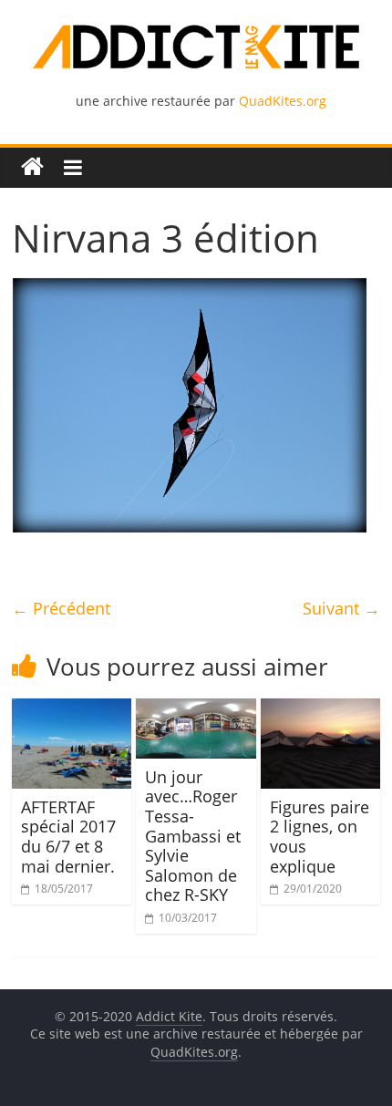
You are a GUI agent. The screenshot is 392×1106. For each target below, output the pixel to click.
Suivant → (341, 608)
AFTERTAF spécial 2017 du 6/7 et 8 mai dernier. (68, 836)
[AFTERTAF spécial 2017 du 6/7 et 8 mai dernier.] (71, 709)
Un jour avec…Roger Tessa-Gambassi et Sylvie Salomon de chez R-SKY (193, 836)
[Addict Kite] (32, 167)
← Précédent (61, 608)
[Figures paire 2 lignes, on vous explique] (320, 709)
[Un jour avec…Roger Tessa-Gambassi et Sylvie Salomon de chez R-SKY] (195, 709)
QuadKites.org (282, 100)
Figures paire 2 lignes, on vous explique (319, 836)
